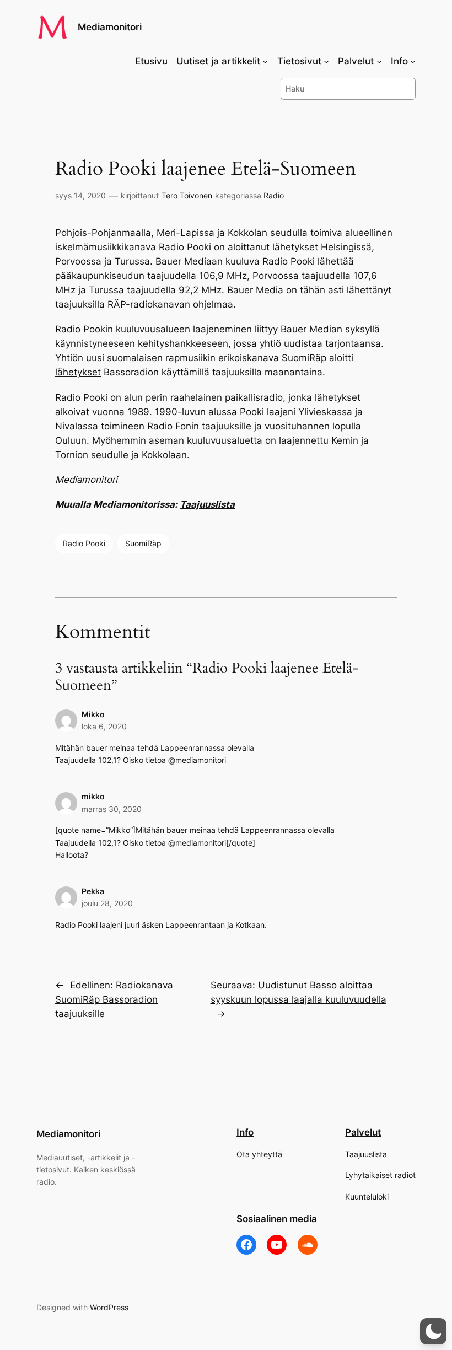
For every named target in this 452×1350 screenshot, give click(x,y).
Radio (273, 195)
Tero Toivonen (187, 195)
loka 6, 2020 (104, 726)
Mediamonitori (110, 27)
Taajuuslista (207, 504)
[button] (433, 1331)
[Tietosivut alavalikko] (326, 61)
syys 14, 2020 (80, 195)
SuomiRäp (143, 543)
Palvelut (363, 1132)
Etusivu (151, 61)
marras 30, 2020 (112, 809)
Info (245, 1132)
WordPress (109, 1307)
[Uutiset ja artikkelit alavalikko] (265, 61)
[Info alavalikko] (413, 61)
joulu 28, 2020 (107, 903)
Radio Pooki (84, 543)
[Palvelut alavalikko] (379, 61)
